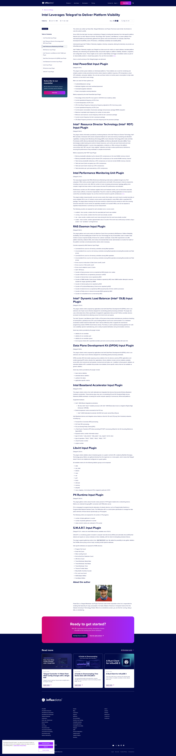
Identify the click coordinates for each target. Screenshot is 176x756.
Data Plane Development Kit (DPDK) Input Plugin (54, 58)
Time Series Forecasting (47, 731)
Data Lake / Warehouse (47, 720)
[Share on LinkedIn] (115, 21)
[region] (28, 747)
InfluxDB (44, 709)
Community (44, 20)
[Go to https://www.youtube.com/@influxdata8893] (113, 745)
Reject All (46, 747)
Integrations (44, 718)
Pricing (93, 3)
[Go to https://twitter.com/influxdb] (116, 746)
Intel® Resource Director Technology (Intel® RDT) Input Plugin (53, 42)
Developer (44, 28)
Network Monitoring (46, 735)
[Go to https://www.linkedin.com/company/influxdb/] (118, 745)
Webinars (75, 716)
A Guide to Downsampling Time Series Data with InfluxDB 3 (86, 675)
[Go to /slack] (123, 746)
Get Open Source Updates (79, 636)
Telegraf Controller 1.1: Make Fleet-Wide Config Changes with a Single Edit (56, 676)
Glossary (75, 737)
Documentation (76, 718)
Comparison (131, 751)
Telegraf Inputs (76, 733)
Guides (74, 709)
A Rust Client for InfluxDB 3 (116, 674)
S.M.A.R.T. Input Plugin (48, 71)
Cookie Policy (123, 751)
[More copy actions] (132, 21)
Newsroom (107, 714)
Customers (75, 712)
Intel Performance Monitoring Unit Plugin (53, 46)
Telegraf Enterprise (46, 716)
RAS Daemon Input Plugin (49, 50)
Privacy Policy (23, 745)
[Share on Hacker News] (117, 21)
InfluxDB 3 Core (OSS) (78, 726)
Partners (106, 712)
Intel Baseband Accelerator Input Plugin (52, 61)
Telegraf (75, 727)
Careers (106, 710)
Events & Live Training (78, 720)
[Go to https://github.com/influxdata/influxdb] (121, 746)
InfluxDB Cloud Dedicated (47, 714)
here (114, 56)
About (106, 709)
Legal (112, 751)
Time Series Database (47, 729)
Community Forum (77, 724)
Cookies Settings (45, 750)
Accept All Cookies (46, 743)
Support (75, 714)
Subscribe (54, 93)
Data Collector (45, 722)
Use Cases (44, 726)
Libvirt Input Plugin (47, 65)
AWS (74, 729)
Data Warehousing (46, 733)
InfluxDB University (77, 722)
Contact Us (110, 3)
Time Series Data (45, 727)
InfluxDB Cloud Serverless (47, 712)
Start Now (125, 3)
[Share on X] (113, 20)
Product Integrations (77, 731)
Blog (74, 710)
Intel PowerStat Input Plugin (49, 38)
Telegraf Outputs (77, 735)
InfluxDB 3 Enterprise (46, 710)
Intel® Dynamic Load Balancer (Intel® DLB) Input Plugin (54, 54)
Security (117, 751)
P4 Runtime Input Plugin (49, 68)
